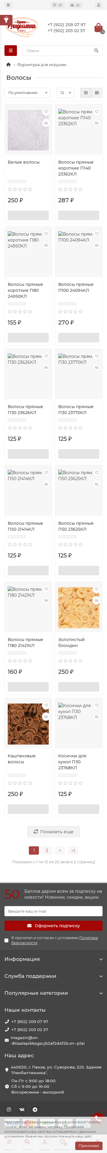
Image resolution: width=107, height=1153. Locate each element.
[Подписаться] (28, 215)
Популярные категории (36, 993)
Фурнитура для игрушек (42, 64)
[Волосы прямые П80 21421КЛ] (28, 607)
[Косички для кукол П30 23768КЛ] (78, 724)
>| (73, 850)
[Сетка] (86, 93)
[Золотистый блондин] (78, 607)
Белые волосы (24, 162)
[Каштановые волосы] (28, 724)
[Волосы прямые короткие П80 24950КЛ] (28, 252)
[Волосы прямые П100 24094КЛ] (78, 252)
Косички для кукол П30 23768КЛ (72, 761)
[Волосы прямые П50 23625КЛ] (78, 491)
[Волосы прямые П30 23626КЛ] (28, 374)
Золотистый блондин (71, 642)
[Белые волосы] (28, 130)
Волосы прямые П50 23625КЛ (76, 526)
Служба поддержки (30, 976)
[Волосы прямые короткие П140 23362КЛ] (78, 130)
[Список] (97, 93)
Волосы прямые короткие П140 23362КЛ (76, 168)
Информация (22, 959)
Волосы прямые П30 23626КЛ (25, 409)
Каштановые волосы (22, 759)
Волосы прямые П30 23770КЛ (76, 409)
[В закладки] (46, 111)
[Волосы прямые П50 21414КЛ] (28, 491)
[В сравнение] (46, 123)
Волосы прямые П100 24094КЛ (76, 287)
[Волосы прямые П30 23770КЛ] (78, 374)
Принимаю (89, 1145)
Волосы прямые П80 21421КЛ (25, 642)
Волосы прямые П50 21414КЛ (25, 526)
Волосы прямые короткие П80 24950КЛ (25, 290)
